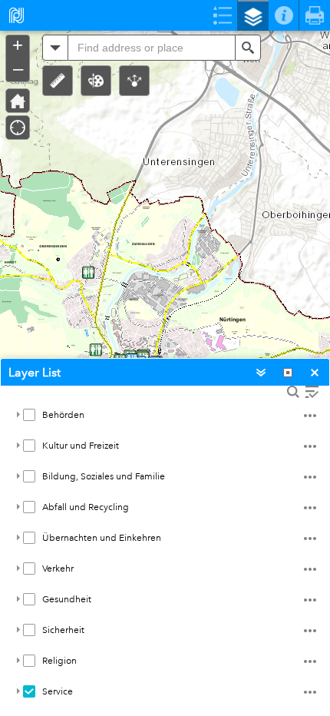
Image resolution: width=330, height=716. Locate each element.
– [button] (18, 68)
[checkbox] (29, 415)
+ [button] (17, 45)
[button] (57, 80)
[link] (12, 15)
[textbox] (151, 48)
